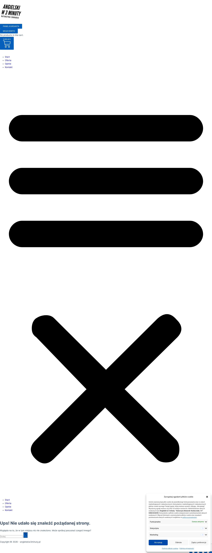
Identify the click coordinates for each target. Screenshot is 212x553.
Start (7, 57)
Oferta (8, 60)
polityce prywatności (189, 517)
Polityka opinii (63, 547)
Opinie (8, 64)
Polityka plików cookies (170, 548)
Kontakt (8, 67)
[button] (207, 497)
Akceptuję (158, 542)
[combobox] (11, 536)
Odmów (178, 542)
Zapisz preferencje (198, 542)
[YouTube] (210, 551)
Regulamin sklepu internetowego (38, 547)
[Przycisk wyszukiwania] (25, 535)
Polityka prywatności (186, 548)
